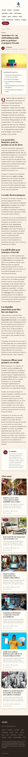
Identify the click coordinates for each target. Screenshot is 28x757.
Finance (10, 10)
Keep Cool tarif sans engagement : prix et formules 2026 (14, 538)
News (20, 16)
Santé (9, 16)
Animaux (14, 16)
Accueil (4, 10)
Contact (5, 23)
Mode (11, 13)
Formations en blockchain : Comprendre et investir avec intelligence (11, 615)
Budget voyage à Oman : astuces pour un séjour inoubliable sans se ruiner (11, 500)
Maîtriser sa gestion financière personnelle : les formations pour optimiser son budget (13, 693)
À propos (23, 19)
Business (17, 19)
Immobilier (16, 10)
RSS (24, 737)
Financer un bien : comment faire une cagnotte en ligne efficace (11, 576)
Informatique (17, 13)
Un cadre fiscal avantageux (12, 79)
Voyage (4, 16)
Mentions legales (18, 737)
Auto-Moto (5, 13)
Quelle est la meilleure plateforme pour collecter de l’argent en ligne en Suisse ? (12, 654)
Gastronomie (9, 19)
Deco (3, 19)
